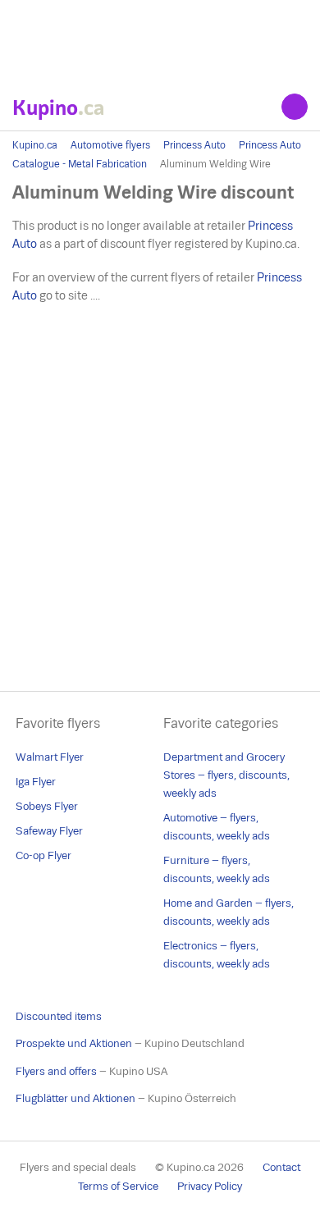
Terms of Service (118, 1186)
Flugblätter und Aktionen (75, 1098)
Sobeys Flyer (47, 806)
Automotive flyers (110, 145)
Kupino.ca (34, 145)
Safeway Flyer (49, 831)
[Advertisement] (160, 41)
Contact (281, 1167)
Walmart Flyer (50, 757)
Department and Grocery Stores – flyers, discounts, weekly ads (226, 775)
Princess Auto (194, 145)
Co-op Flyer (43, 855)
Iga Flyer (36, 781)
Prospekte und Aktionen (74, 1043)
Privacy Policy (209, 1186)
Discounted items (59, 1016)
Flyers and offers (56, 1071)
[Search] (294, 107)
